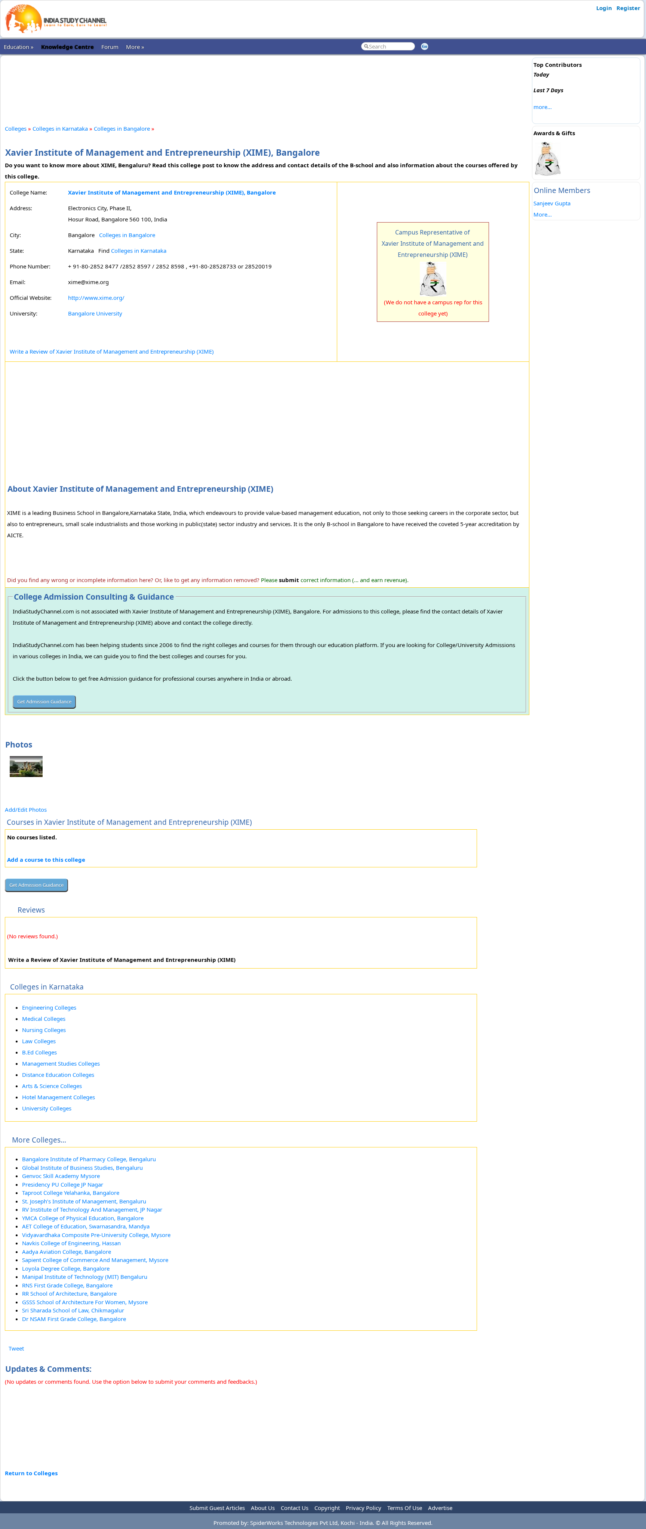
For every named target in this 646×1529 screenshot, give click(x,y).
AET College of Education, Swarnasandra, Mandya (86, 1226)
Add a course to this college (46, 859)
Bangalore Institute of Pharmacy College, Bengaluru (89, 1159)
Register (628, 8)
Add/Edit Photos (26, 809)
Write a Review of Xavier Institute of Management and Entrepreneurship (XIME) (112, 351)
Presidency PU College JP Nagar (62, 1184)
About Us (263, 1507)
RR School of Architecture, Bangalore (69, 1293)
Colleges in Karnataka (60, 128)
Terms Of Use (404, 1507)
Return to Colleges (31, 1473)
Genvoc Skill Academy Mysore (61, 1176)
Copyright (327, 1507)
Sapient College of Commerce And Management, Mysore (95, 1260)
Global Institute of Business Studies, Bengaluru (82, 1167)
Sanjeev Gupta (551, 203)
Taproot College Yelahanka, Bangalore (70, 1192)
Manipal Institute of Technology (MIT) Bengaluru (84, 1276)
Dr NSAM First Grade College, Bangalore (74, 1319)
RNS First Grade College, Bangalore (67, 1285)
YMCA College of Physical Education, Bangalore (83, 1218)
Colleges (16, 128)
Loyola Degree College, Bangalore (66, 1268)
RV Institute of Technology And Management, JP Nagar (92, 1209)
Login (604, 8)
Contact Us (294, 1507)
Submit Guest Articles (217, 1507)
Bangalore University (95, 313)
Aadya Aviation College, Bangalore (66, 1251)
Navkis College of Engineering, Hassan (71, 1243)
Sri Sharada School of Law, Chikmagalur (73, 1310)
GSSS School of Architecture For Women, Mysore (85, 1302)
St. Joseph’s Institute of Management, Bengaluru (84, 1201)
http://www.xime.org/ (96, 297)
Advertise (440, 1507)
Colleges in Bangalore (122, 128)
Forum (110, 46)
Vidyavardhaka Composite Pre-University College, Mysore (96, 1235)
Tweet (16, 1348)
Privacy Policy (363, 1507)
